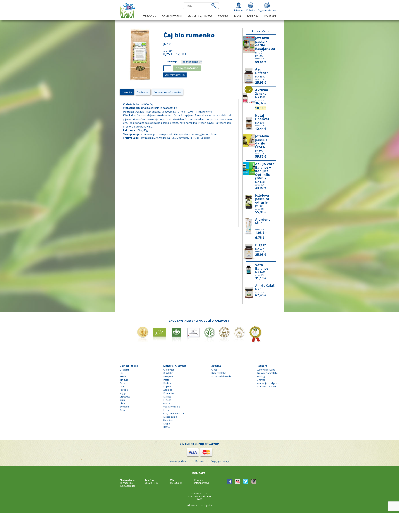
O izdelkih (125, 369)
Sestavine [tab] (142, 92)
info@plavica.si (201, 482)
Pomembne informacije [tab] (167, 92)
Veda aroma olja (171, 406)
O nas (214, 369)
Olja (122, 386)
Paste (123, 383)
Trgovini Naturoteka (267, 372)
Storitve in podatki (266, 386)
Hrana (166, 410)
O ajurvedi (168, 369)
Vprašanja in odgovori (268, 383)
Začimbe (167, 389)
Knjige (123, 393)
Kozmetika (168, 393)
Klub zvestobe (218, 372)
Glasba (166, 403)
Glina (122, 403)
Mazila (123, 376)
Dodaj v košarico (187, 68)
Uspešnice (125, 396)
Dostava (199, 461)
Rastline (124, 389)
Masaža (167, 396)
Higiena (167, 399)
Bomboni (124, 406)
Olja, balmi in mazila (173, 413)
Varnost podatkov (179, 461)
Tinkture (124, 379)
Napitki (167, 386)
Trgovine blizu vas (267, 10)
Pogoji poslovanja (220, 461)
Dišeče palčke (170, 416)
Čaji (121, 372)
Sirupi (122, 399)
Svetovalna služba (266, 369)
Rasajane (168, 376)
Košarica (250, 10)
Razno (123, 410)
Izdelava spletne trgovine (199, 505)
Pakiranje (172, 61)
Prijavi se (238, 10)
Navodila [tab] (127, 92)
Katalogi (261, 376)
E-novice (261, 379)
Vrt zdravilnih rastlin (221, 376)
